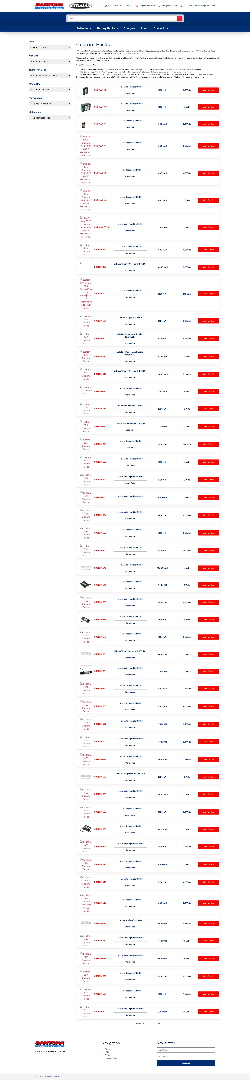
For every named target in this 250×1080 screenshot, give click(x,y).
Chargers (129, 28)
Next (157, 1023)
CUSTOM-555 (100, 602)
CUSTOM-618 (100, 958)
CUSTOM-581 (100, 654)
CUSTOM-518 (100, 409)
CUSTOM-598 (100, 759)
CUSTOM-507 (100, 338)
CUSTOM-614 (100, 923)
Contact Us (161, 28)
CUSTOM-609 (100, 846)
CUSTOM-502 (100, 294)
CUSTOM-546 (100, 585)
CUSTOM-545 (100, 568)
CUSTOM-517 (100, 391)
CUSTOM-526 (100, 444)
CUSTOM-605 (100, 777)
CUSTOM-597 (100, 742)
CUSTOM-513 (100, 356)
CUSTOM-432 (100, 267)
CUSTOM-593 (100, 706)
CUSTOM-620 (100, 976)
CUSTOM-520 (100, 426)
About (144, 28)
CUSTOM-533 (100, 497)
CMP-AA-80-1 (100, 124)
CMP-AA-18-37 (101, 107)
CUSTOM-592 (100, 688)
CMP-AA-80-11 (101, 146)
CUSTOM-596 (100, 724)
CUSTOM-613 (100, 903)
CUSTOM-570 (100, 637)
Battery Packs (106, 28)
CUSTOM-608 (100, 829)
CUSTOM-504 (100, 321)
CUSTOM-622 (100, 1012)
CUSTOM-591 (100, 671)
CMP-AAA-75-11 (101, 227)
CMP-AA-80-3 (100, 173)
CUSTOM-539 (100, 533)
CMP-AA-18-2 (100, 90)
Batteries (83, 28)
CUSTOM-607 (100, 812)
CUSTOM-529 (100, 480)
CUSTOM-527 (100, 462)
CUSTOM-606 (100, 794)
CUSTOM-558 (100, 619)
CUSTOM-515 (100, 374)
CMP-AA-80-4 (100, 200)
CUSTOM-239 (100, 250)
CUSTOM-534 (100, 515)
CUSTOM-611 (100, 882)
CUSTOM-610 (100, 864)
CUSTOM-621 (100, 994)
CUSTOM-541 (100, 550)
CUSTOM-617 (100, 941)
